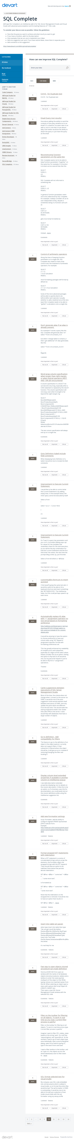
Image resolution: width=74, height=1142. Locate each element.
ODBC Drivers (7, 152)
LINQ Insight (6, 146)
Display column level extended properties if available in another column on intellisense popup (54, 777)
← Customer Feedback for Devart (15, 13)
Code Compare (7, 92)
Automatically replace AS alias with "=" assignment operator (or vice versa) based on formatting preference (54, 619)
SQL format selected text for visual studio (53, 1077)
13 (63, 1119)
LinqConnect (6, 149)
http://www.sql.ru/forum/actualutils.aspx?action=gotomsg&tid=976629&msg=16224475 (54, 830)
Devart (46, 1137)
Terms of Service (54, 1137)
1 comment (44, 101)
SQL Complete (7, 164)
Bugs (3, 74)
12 (58, 1119)
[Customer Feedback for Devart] (10, 5)
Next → (29, 1123)
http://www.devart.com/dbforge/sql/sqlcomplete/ (19, 46)
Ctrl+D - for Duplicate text (51, 94)
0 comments (44, 237)
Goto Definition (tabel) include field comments (53, 454)
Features (5, 79)
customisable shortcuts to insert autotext (54, 580)
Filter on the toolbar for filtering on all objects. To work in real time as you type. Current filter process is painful (54, 1018)
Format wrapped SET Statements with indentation (54, 854)
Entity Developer (8, 137)
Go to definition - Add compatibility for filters (50, 738)
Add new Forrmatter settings (53, 816)
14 (68, 1119)
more (49, 233)
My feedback (6, 68)
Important (55, 109)
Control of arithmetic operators (54, 254)
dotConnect (6, 128)
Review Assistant (8, 155)
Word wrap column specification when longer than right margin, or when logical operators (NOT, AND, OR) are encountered (54, 377)
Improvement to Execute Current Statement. (54, 485)
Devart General (7, 124)
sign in (67, 6)
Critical (65, 109)
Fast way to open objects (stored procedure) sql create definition (54, 967)
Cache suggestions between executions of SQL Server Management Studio (52, 690)
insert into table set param (52, 924)
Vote (32, 99)
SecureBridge (7, 161)
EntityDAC (6, 142)
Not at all (45, 109)
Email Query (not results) (51, 118)
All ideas (5, 62)
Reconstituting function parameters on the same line (53, 155)
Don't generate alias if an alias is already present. (54, 326)
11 (53, 1119)
